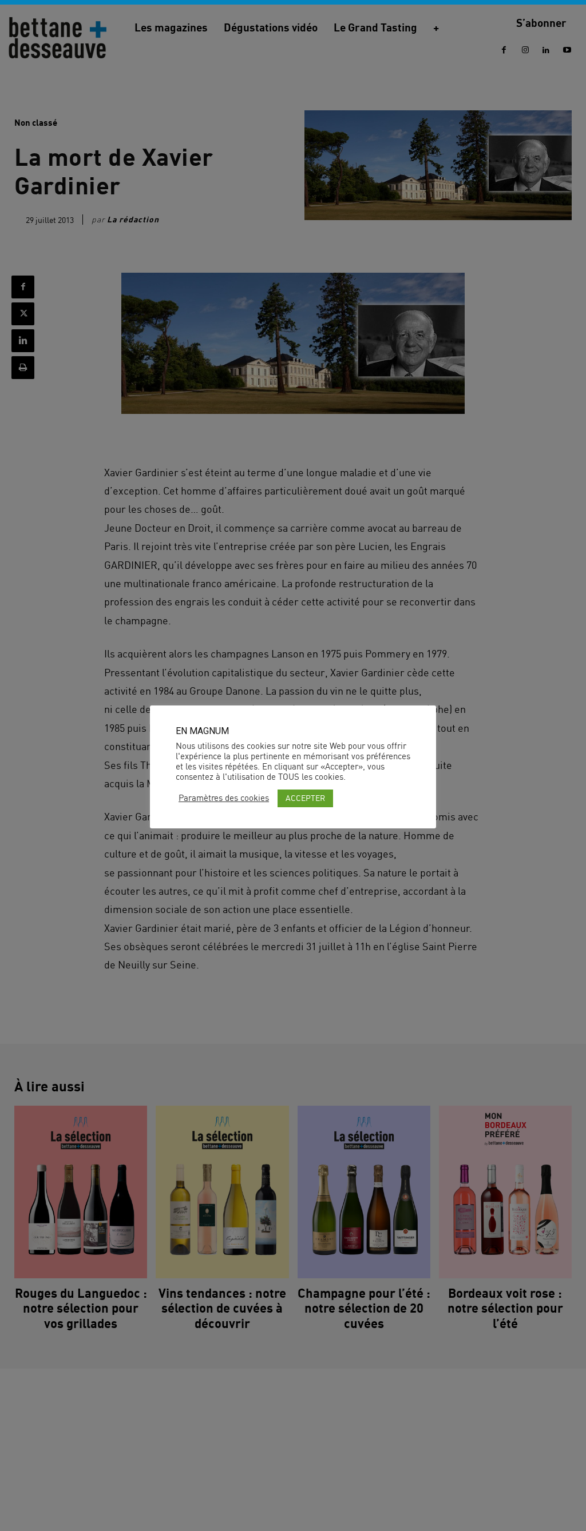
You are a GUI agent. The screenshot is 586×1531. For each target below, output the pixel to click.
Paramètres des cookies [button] (224, 798)
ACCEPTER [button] (305, 798)
